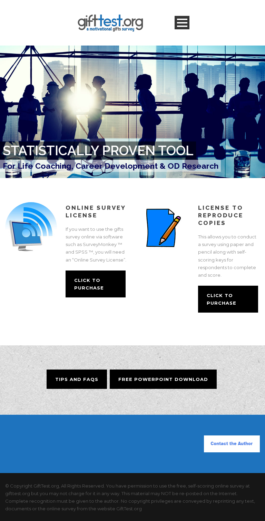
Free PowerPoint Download (163, 379)
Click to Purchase (89, 284)
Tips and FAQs (76, 379)
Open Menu (182, 22)
